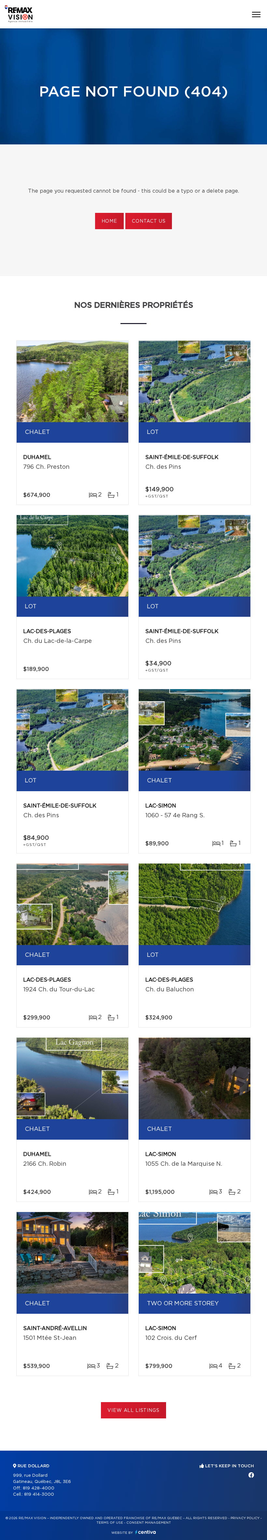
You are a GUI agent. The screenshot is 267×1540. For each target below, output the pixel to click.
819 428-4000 (38, 1488)
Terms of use (109, 1522)
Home (109, 221)
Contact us (148, 221)
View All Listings (133, 1410)
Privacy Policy (245, 1518)
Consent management (148, 1522)
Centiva (145, 1532)
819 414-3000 (39, 1494)
